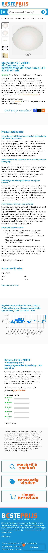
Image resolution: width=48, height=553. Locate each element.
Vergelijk (38, 75)
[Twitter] (39, 110)
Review (16, 75)
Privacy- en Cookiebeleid (10, 543)
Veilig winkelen (7, 546)
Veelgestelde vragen (21, 546)
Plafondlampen (14, 104)
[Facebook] (35, 110)
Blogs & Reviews (7, 549)
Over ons (18, 549)
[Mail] (43, 110)
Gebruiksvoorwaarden (29, 543)
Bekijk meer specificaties (10, 285)
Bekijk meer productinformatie (12, 260)
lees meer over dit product (29, 95)
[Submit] (43, 12)
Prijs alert (26, 75)
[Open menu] (3, 12)
